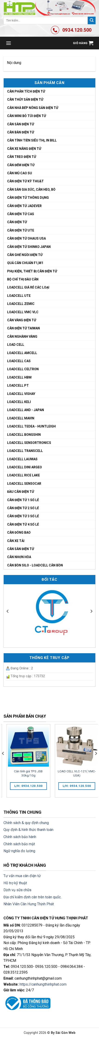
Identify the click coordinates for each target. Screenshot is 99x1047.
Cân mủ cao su (19, 173)
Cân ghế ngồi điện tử (25, 255)
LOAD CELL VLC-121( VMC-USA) (74, 773)
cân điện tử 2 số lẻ (23, 508)
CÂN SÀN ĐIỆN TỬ (20, 549)
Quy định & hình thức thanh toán (28, 829)
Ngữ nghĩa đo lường (19, 851)
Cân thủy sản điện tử (25, 99)
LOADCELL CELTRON (23, 369)
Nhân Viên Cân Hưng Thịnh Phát (28, 904)
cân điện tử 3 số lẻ (23, 516)
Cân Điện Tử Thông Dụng (28, 197)
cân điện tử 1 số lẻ (23, 500)
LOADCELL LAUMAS (22, 459)
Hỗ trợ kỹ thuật (15, 883)
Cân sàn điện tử (20, 124)
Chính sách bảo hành (19, 837)
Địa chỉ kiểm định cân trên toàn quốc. (32, 897)
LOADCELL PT (18, 385)
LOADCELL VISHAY (21, 394)
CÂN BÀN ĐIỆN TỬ (20, 132)
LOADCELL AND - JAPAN (25, 410)
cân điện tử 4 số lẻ (23, 524)
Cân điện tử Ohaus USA (26, 238)
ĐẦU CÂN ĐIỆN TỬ (20, 491)
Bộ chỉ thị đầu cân (22, 279)
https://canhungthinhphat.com (43, 984)
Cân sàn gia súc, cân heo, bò (31, 189)
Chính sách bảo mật (19, 844)
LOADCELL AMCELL (22, 353)
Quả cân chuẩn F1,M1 (25, 263)
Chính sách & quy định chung (26, 823)
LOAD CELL (15, 344)
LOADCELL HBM (19, 377)
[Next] (91, 611)
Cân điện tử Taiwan (23, 328)
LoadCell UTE (19, 296)
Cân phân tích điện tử (26, 91)
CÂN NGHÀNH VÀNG (22, 336)
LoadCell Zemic (21, 304)
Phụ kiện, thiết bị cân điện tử (32, 271)
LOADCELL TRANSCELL (25, 451)
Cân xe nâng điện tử (24, 148)
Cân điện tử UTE (20, 230)
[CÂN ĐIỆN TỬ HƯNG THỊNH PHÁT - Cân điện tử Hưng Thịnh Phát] (49, 7)
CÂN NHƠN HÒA (19, 557)
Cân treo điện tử (21, 157)
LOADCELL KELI (19, 402)
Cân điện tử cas (20, 214)
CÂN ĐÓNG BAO (19, 532)
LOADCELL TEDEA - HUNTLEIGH (31, 426)
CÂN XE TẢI (15, 541)
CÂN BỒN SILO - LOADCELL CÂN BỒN (35, 565)
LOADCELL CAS (19, 361)
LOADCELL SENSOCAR (24, 483)
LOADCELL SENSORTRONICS (29, 443)
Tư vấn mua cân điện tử (22, 876)
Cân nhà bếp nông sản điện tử (32, 108)
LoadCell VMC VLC (22, 312)
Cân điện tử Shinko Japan (29, 247)
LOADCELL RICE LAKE (23, 475)
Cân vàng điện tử (21, 320)
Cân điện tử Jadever (24, 206)
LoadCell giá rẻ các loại (28, 287)
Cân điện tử (17, 222)
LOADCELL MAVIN (20, 418)
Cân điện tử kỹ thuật (25, 181)
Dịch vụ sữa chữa (17, 890)
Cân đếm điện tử (21, 165)
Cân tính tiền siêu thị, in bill (32, 140)
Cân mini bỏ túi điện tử (26, 116)
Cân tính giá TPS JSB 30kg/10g (25, 773)
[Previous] (8, 611)
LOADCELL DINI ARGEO (24, 467)
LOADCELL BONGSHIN (24, 434)
